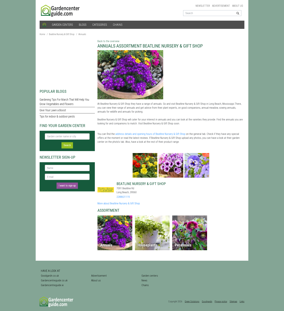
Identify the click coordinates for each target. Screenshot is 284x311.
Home (42, 34)
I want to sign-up (67, 185)
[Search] (236, 13)
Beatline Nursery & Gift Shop (61, 34)
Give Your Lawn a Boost (53, 110)
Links (242, 301)
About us (237, 5)
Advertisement (221, 5)
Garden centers (62, 24)
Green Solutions (192, 301)
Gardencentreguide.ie (52, 285)
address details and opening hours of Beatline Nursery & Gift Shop (150, 134)
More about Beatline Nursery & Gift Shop (118, 203)
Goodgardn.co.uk (50, 275)
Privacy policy (221, 301)
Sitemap (233, 301)
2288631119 (123, 196)
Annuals (82, 34)
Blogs (82, 24)
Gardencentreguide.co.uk (54, 280)
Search (67, 145)
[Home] (44, 25)
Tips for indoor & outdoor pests (57, 116)
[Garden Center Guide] (60, 10)
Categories (99, 24)
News (144, 280)
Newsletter (203, 5)
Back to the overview (108, 41)
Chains (117, 24)
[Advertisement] (67, 62)
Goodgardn (207, 301)
